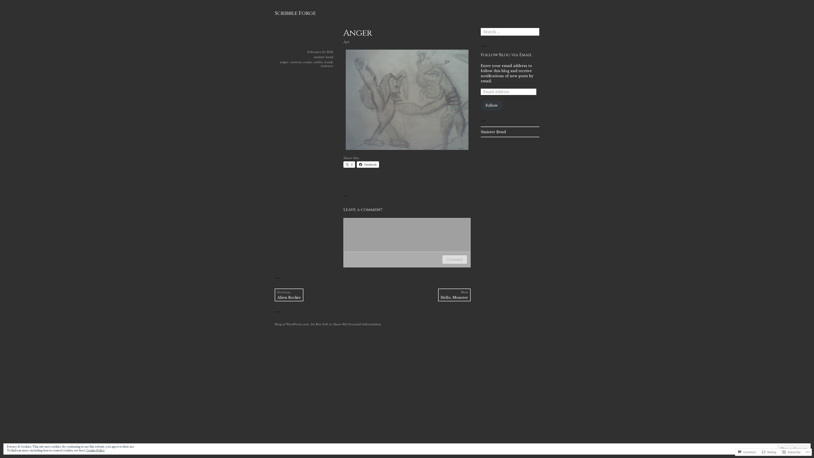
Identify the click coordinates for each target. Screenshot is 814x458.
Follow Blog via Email (506, 55)
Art (346, 42)
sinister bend (323, 57)
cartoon (296, 62)
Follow (492, 105)
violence (327, 66)
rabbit (318, 62)
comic (307, 62)
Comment (455, 259)
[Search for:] (510, 32)
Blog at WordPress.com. (292, 324)
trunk (328, 62)
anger (284, 62)
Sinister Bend (493, 132)
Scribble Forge (295, 13)
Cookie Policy (95, 450)
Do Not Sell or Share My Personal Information (346, 324)
